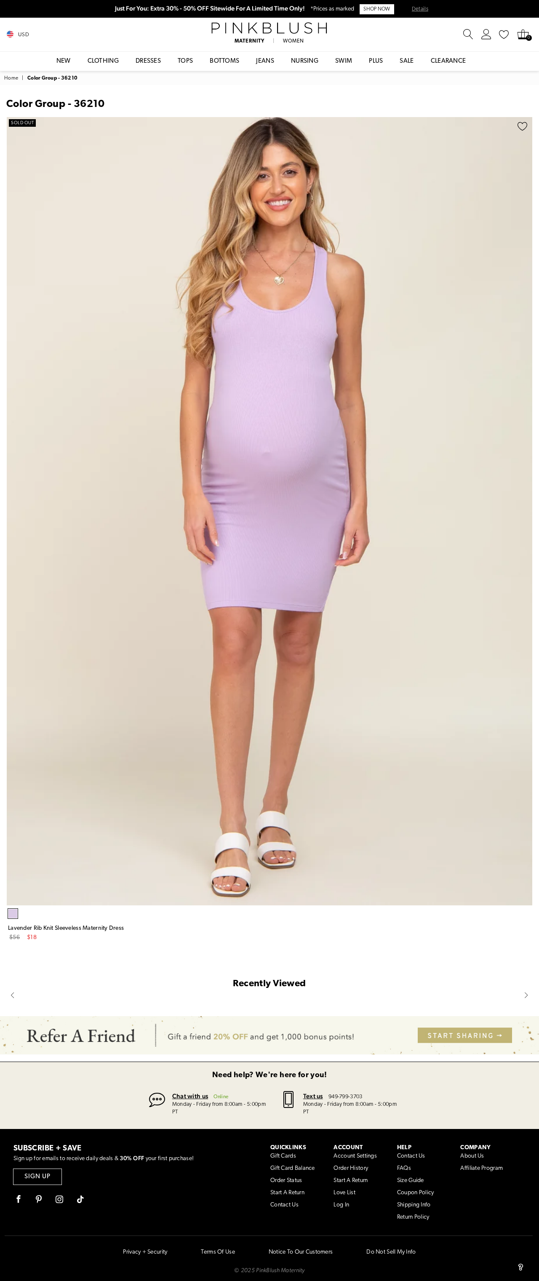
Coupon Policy (415, 1193)
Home (11, 78)
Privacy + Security (145, 1252)
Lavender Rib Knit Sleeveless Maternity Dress (66, 928)
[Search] (468, 34)
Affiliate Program (481, 1168)
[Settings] (486, 34)
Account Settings (355, 1156)
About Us (472, 1156)
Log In (341, 1205)
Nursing (304, 61)
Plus (376, 61)
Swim (343, 61)
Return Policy (413, 1217)
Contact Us (284, 1205)
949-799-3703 (345, 1097)
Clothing (103, 61)
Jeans (265, 61)
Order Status (286, 1180)
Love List (344, 1193)
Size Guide (410, 1180)
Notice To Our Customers (301, 1252)
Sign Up (37, 1177)
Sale (407, 61)
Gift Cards (283, 1156)
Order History (351, 1168)
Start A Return (287, 1193)
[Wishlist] (504, 34)
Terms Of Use (218, 1252)
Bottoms (224, 61)
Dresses (148, 61)
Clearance (448, 61)
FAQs (404, 1168)
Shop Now (376, 9)
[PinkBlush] (270, 28)
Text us (313, 1096)
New (63, 61)
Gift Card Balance (292, 1168)
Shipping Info (414, 1205)
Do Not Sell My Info (391, 1252)
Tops (185, 61)
